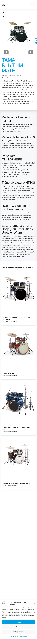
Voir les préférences (18, 631)
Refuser (18, 627)
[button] (34, 603)
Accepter (18, 622)
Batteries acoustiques (15, 75)
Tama (8, 78)
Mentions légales (23, 636)
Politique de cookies (13, 636)
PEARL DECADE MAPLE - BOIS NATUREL (17, 483)
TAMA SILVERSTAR (9, 373)
